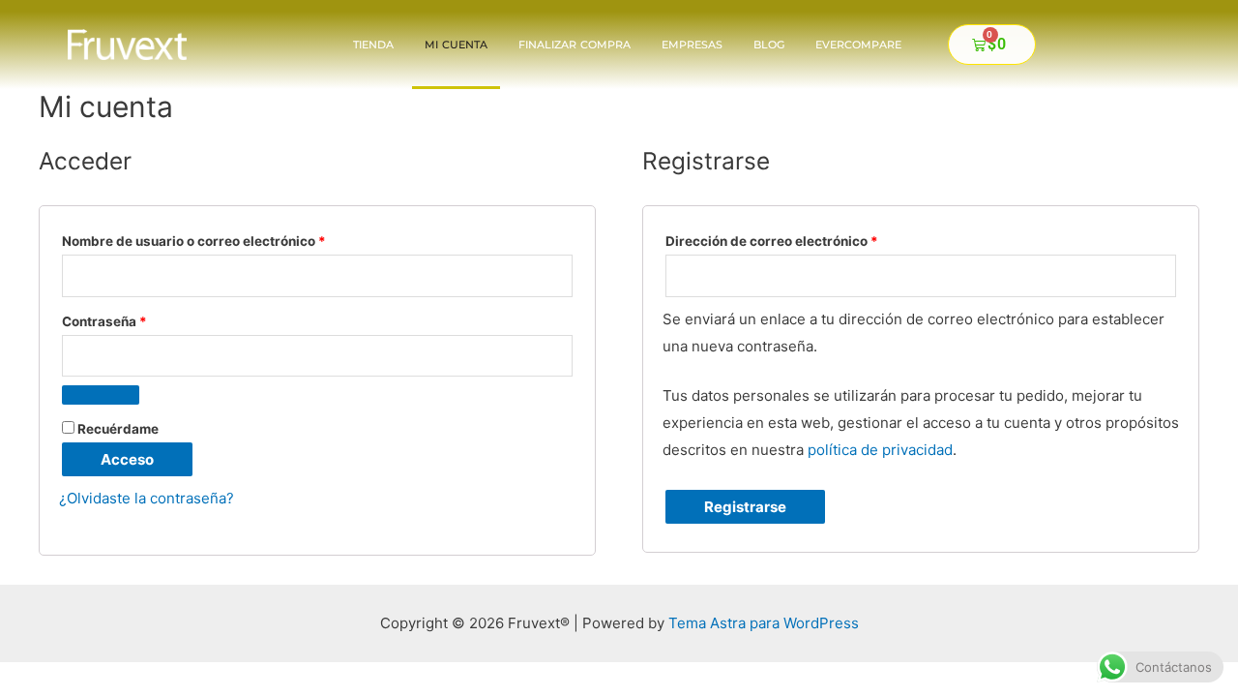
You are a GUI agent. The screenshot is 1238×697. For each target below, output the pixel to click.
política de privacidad (880, 449)
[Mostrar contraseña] (100, 395)
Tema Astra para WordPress (763, 623)
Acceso (127, 459)
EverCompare (858, 44)
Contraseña (141, 319)
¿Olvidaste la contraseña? (146, 498)
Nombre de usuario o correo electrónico (230, 238)
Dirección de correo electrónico (808, 238)
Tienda (373, 44)
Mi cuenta (456, 44)
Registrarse (745, 507)
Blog (768, 44)
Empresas (692, 44)
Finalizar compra (574, 44)
